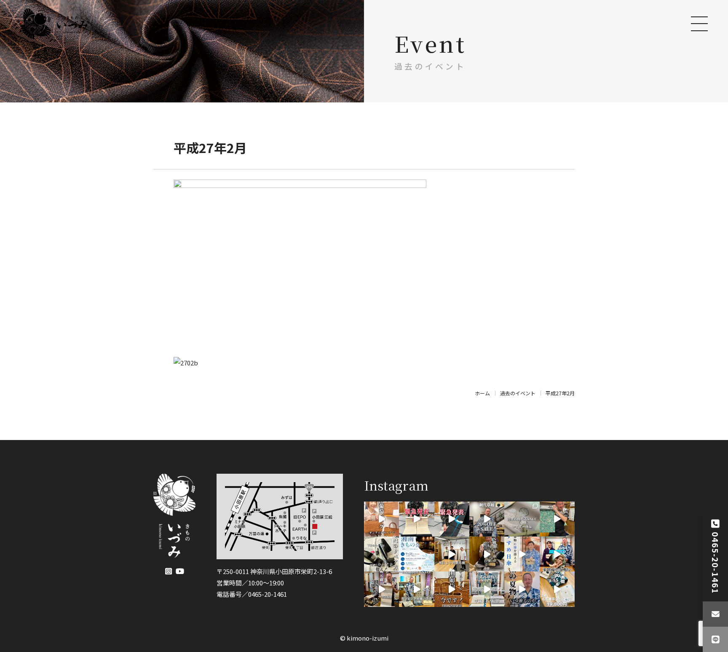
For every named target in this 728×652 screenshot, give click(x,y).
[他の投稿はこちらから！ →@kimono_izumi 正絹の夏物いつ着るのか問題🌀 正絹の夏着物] (521, 589)
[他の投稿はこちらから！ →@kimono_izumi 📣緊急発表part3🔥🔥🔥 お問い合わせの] (381, 519)
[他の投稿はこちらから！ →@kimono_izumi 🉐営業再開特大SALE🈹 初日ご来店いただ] (521, 519)
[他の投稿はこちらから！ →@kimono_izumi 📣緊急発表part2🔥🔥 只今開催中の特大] (416, 519)
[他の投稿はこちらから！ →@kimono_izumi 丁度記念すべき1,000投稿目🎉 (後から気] (381, 554)
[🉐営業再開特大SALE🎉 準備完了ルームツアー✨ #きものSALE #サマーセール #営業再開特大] (557, 519)
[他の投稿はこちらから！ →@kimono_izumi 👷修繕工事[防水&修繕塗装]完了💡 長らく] (451, 554)
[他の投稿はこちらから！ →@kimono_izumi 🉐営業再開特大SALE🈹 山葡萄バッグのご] (451, 589)
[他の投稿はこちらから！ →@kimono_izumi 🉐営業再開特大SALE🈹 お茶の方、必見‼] (416, 589)
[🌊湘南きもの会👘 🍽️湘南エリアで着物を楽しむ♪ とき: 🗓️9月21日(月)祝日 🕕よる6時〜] (416, 554)
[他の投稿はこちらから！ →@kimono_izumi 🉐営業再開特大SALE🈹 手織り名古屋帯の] (486, 589)
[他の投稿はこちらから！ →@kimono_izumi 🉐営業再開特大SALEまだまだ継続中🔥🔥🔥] (486, 519)
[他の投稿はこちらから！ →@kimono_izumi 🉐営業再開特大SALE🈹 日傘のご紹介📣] (521, 554)
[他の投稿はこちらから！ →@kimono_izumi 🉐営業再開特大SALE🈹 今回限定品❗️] (486, 554)
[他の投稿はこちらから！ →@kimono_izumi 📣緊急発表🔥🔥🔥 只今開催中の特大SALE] (451, 519)
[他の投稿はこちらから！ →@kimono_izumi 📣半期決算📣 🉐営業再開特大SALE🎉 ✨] (557, 589)
